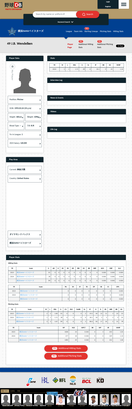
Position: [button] (16, 100)
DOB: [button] (20, 108)
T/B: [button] (30, 126)
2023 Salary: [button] (18, 143)
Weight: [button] (33, 117)
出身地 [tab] (12, 391)
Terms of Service (32, 405)
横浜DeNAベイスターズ (25, 272)
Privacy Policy (19, 405)
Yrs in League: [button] (16, 135)
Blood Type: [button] (15, 126)
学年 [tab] (6, 391)
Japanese (43, 405)
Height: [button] (16, 117)
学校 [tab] (18, 391)
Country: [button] (19, 178)
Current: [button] (17, 170)
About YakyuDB (7, 405)
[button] (25, 234)
